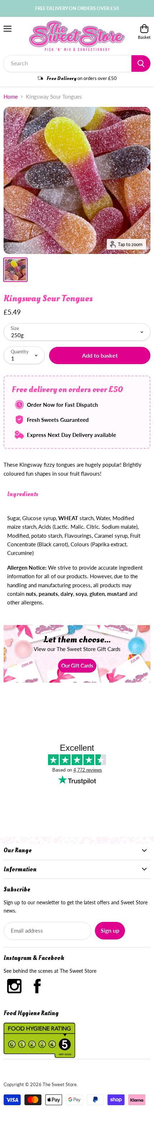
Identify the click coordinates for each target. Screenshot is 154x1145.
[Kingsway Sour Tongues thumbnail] (15, 269)
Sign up (110, 930)
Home (11, 97)
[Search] (140, 63)
